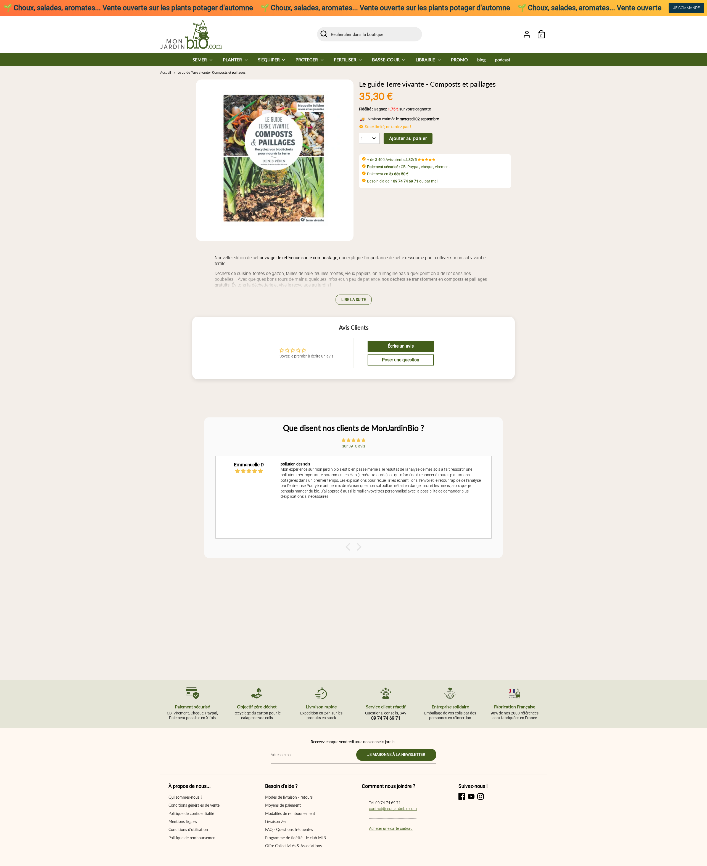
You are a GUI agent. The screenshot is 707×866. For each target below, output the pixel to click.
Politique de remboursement (192, 837)
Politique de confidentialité (191, 813)
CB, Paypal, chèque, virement (408, 167)
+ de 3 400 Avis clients (401, 159)
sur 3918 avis (353, 446)
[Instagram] (480, 796)
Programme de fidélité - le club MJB (295, 837)
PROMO (459, 59)
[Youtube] (471, 796)
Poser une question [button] (400, 359)
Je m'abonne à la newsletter (396, 754)
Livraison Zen (276, 821)
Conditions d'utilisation (188, 829)
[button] (349, 547)
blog (481, 59)
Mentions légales (182, 821)
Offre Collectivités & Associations (293, 845)
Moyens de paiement (283, 805)
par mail (431, 181)
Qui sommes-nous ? (185, 797)
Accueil (165, 73)
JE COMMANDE (686, 8)
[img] (353, 440)
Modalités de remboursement (290, 813)
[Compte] (526, 34)
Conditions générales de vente (194, 805)
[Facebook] (461, 796)
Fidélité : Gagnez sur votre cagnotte (395, 109)
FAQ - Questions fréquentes (289, 829)
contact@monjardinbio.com (393, 808)
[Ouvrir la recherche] (323, 33)
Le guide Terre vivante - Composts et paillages (212, 73)
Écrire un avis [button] (401, 346)
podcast (502, 59)
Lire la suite (353, 299)
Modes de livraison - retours (289, 797)
